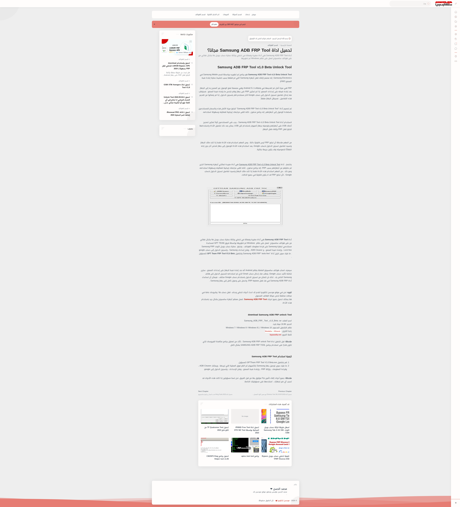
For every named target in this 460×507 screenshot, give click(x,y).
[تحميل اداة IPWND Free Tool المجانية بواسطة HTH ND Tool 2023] (245, 416)
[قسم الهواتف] (200, 14)
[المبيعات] (226, 14)
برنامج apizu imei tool (250, 456)
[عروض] (254, 14)
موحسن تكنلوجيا (283, 500)
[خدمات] (247, 14)
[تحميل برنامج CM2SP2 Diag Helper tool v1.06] (215, 445)
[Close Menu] (154, 24)
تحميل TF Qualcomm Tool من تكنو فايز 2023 (216, 429)
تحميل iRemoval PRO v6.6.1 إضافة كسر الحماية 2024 (178, 113)
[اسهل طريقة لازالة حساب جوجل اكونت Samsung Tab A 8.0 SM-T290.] (275, 416)
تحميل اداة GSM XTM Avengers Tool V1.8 (177, 86)
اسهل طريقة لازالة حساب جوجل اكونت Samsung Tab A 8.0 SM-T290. (276, 430)
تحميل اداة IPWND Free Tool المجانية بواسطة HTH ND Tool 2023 (246, 430)
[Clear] (391, 4)
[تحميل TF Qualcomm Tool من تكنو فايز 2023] (215, 416)
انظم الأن (214, 24)
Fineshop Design (251, 500)
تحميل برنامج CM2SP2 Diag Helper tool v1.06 (218, 457)
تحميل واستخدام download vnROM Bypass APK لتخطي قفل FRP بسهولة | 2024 (176, 66)
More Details (416, 497)
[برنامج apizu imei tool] (245, 445)
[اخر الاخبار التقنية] (213, 14)
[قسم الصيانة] (237, 14)
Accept (438, 497)
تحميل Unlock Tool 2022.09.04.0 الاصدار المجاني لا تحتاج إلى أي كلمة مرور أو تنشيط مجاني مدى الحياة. (177, 100)
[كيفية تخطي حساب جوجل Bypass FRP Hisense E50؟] (275, 445)
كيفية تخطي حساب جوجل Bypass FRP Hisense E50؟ (275, 457)
